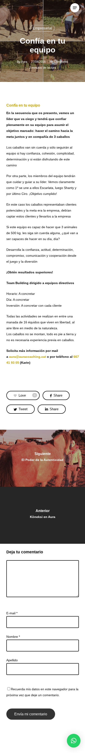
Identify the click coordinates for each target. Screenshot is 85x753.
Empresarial (42, 28)
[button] (73, 741)
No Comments (58, 61)
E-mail (11, 613)
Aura (24, 61)
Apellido (12, 660)
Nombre (13, 636)
